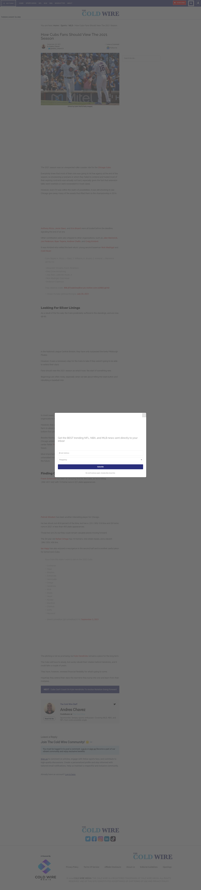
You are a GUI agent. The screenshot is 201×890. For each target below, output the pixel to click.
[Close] (144, 415)
